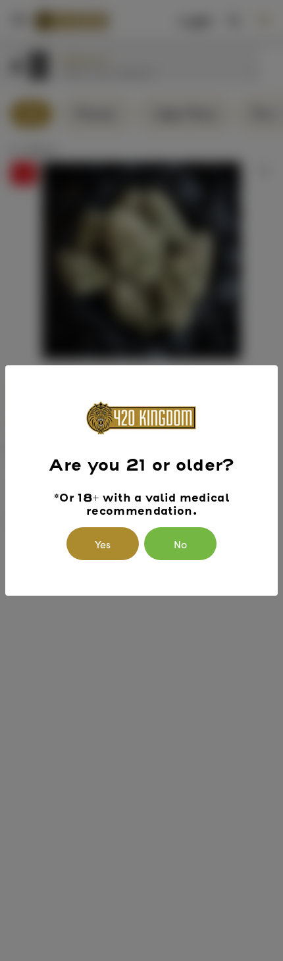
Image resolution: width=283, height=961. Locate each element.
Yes (103, 543)
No (180, 543)
